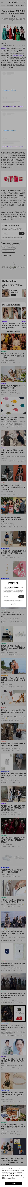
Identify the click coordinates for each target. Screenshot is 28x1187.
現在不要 (13, 604)
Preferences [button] (11, 1178)
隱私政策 (20, 600)
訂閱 (21, 596)
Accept (13, 1183)
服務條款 (16, 600)
